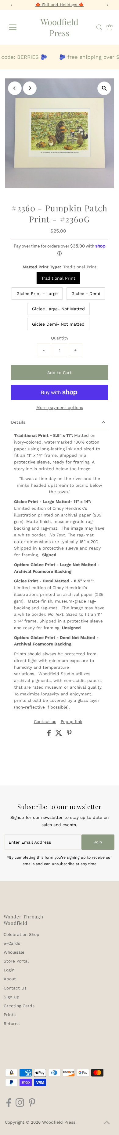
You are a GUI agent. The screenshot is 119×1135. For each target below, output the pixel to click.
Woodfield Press (59, 27)
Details (18, 422)
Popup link (71, 722)
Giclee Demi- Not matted (58, 324)
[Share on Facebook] (49, 734)
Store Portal (16, 961)
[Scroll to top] (107, 1123)
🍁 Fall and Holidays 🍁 (59, 4)
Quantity (59, 337)
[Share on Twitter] (59, 734)
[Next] (30, 88)
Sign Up (12, 996)
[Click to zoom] (104, 88)
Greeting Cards (19, 1005)
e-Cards (12, 943)
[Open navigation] (17, 27)
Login (9, 969)
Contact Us (15, 988)
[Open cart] (109, 27)
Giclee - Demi (85, 293)
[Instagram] (20, 1105)
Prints (10, 1014)
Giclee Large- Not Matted (58, 308)
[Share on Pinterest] (69, 734)
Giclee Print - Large (37, 293)
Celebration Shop (21, 934)
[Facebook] (9, 1105)
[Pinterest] (32, 1105)
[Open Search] (99, 27)
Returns (12, 1023)
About (10, 978)
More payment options (59, 407)
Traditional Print (58, 278)
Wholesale (14, 952)
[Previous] (15, 88)
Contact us (45, 722)
